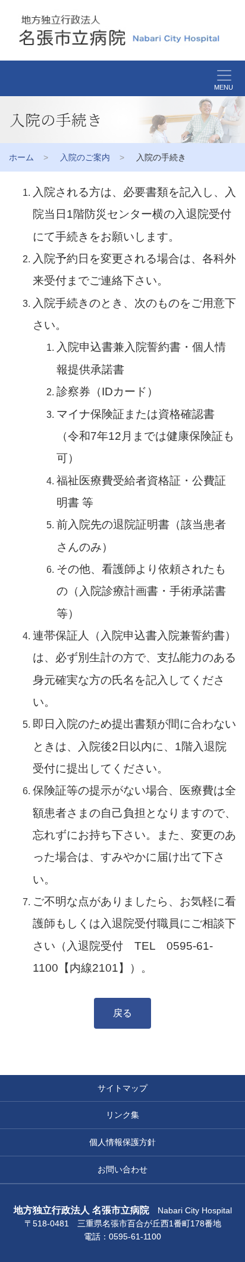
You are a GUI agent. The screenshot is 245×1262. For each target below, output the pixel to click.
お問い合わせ (122, 1169)
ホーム (21, 157)
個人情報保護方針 (122, 1142)
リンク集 (122, 1115)
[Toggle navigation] (7, 78)
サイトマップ (122, 1088)
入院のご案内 (85, 157)
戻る (122, 1013)
